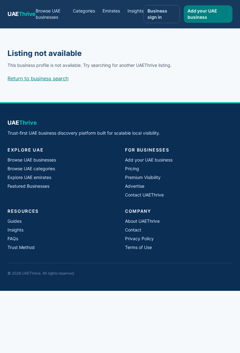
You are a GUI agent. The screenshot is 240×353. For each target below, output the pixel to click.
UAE (22, 14)
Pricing (132, 168)
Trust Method (21, 247)
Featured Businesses (28, 186)
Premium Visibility (143, 177)
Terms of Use (138, 247)
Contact (133, 229)
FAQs (13, 238)
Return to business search (38, 78)
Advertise (134, 186)
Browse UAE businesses (48, 14)
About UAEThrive (142, 221)
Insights (135, 10)
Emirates (111, 10)
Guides (15, 221)
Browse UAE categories (31, 168)
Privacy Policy (139, 238)
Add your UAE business (202, 14)
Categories (84, 10)
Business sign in (157, 14)
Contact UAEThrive (144, 194)
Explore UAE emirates (29, 177)
